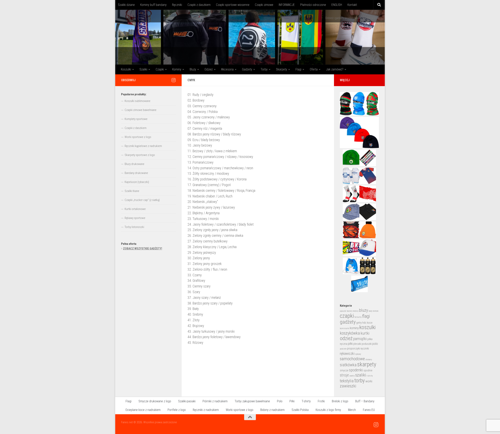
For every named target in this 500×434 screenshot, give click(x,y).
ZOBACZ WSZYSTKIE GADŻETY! (142, 248)
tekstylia (347, 380)
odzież (346, 338)
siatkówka (348, 364)
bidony (355, 311)
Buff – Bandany (364, 401)
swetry (352, 376)
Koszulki (126, 69)
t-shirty (370, 376)
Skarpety (281, 69)
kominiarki (344, 328)
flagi (366, 316)
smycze (344, 370)
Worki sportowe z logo (138, 137)
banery (349, 311)
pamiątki (360, 338)
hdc (364, 322)
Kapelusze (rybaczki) (137, 182)
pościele (343, 349)
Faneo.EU (369, 410)
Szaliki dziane (126, 5)
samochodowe (352, 358)
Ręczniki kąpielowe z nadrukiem (143, 146)
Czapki (160, 69)
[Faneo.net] (173, 80)
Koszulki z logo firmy (328, 410)
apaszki (343, 311)
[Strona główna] (250, 37)
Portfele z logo (177, 410)
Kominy (176, 69)
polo (375, 344)
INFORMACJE (287, 5)
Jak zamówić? (334, 69)
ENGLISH (336, 5)
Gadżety (247, 69)
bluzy (363, 310)
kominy (354, 328)
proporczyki (353, 348)
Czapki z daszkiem (199, 5)
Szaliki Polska (300, 410)
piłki (350, 344)
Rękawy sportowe (135, 218)
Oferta (314, 69)
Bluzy (193, 69)
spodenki (356, 370)
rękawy (358, 354)
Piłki (292, 401)
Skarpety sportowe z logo (140, 155)
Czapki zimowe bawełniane (140, 110)
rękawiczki (347, 353)
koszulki (367, 327)
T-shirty (306, 401)
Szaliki (143, 69)
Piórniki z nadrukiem (215, 401)
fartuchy (358, 317)
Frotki (321, 401)
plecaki (357, 343)
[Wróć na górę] (250, 417)
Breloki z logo (340, 401)
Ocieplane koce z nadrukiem (143, 410)
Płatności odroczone (313, 5)
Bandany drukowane (136, 173)
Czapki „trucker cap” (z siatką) (142, 200)
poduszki (367, 343)
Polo (279, 401)
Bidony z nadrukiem (272, 410)
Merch (352, 410)
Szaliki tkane (132, 191)
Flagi (298, 69)
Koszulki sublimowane (137, 101)
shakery (368, 359)
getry (359, 322)
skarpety (366, 364)
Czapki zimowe (264, 5)
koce (369, 322)
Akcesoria (227, 69)
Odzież (208, 69)
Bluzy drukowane (134, 164)
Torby (264, 69)
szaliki (360, 375)
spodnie (367, 370)
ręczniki (365, 348)
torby (359, 380)
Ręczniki (177, 5)
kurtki (365, 333)
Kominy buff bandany (153, 5)
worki (368, 381)
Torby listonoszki (134, 227)
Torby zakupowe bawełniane (252, 401)
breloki (376, 311)
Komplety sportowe (136, 119)
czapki (347, 315)
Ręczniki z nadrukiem (206, 410)
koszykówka (350, 333)
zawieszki (348, 386)
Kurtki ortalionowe (135, 209)
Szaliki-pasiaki (187, 401)
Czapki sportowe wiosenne (232, 5)
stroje (344, 375)
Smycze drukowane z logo (154, 401)
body (370, 311)
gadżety (348, 322)
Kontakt (352, 5)
